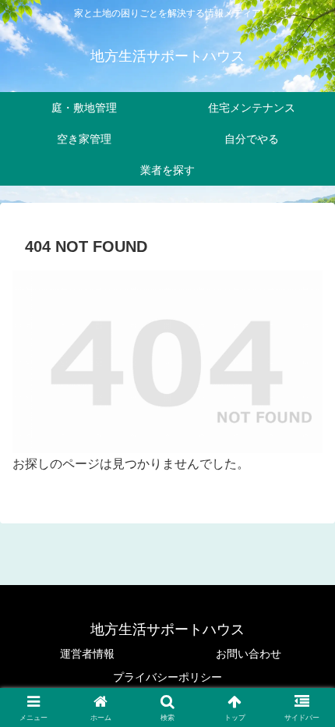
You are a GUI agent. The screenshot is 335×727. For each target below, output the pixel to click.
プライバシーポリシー (167, 677)
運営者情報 (87, 653)
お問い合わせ (248, 653)
